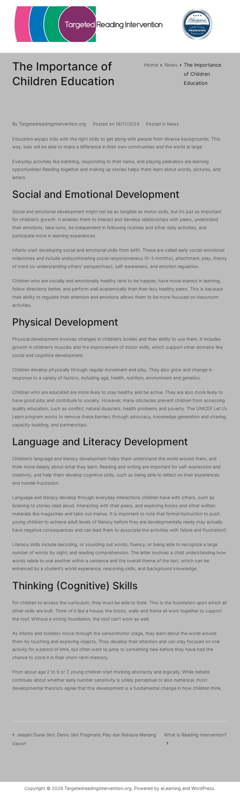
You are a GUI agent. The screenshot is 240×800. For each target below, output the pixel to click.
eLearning (171, 788)
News (173, 123)
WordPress (202, 788)
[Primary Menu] (221, 26)
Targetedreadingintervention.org (52, 123)
